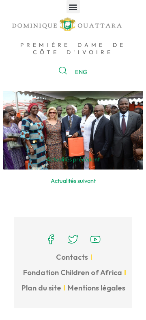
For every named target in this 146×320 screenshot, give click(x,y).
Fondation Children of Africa (72, 272)
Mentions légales (96, 287)
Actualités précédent (73, 159)
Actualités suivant (73, 180)
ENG (81, 72)
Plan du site (41, 287)
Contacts (72, 257)
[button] (73, 6)
